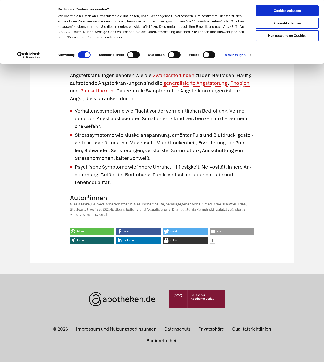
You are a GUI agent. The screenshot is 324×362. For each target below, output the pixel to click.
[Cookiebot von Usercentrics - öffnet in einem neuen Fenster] (28, 55)
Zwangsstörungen (173, 75)
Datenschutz (177, 329)
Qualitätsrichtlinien (251, 329)
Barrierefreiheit (162, 341)
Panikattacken (97, 91)
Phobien (240, 83)
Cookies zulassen (287, 11)
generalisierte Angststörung (195, 83)
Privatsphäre (211, 329)
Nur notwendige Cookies (287, 35)
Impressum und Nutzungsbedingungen (116, 329)
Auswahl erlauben (287, 23)
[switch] (133, 54)
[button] (92, 231)
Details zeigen (234, 55)
